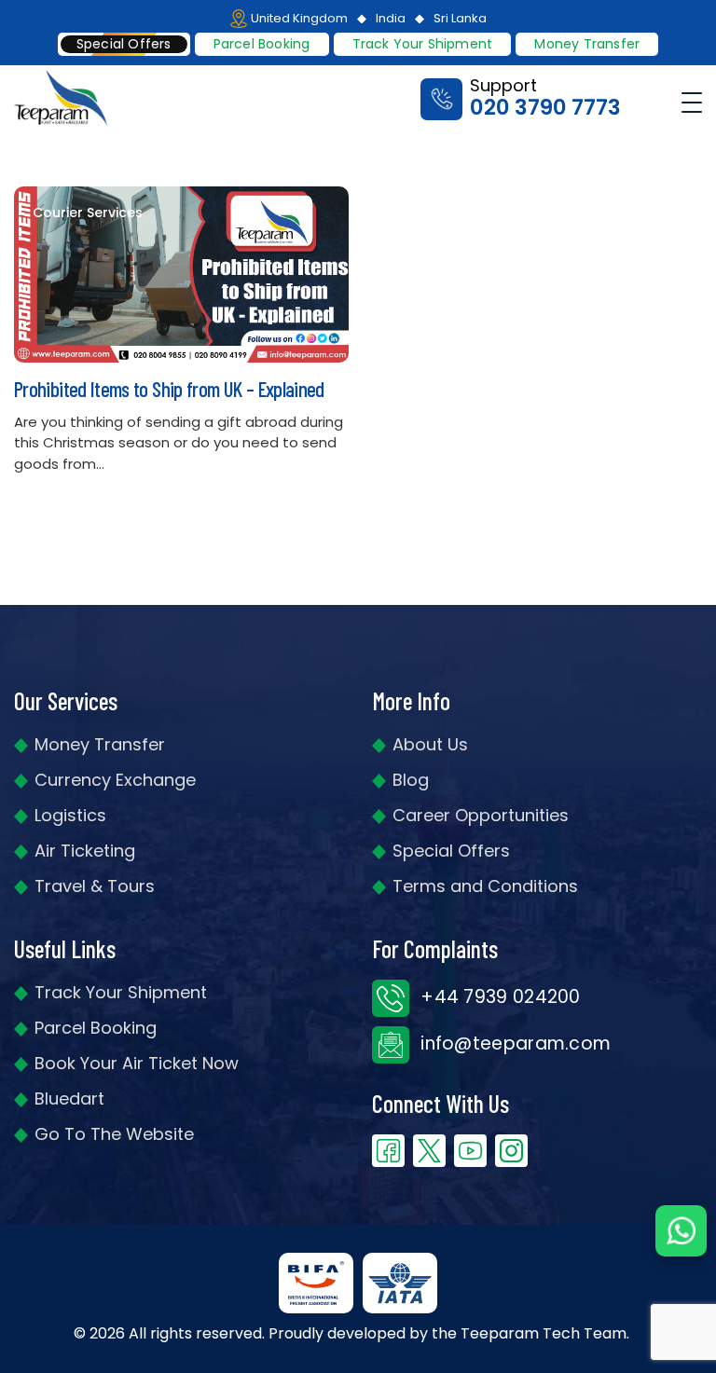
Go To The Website (114, 1134)
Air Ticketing (84, 850)
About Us (430, 744)
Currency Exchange (115, 779)
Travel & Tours (94, 886)
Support (545, 98)
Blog (410, 779)
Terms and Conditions (485, 886)
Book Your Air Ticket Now (136, 1063)
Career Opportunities (480, 815)
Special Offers (451, 850)
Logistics (70, 815)
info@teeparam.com (513, 1043)
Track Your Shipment (120, 992)
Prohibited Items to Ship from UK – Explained (169, 389)
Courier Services (88, 213)
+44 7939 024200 (498, 996)
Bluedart (69, 1098)
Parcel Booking (261, 43)
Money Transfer (587, 43)
